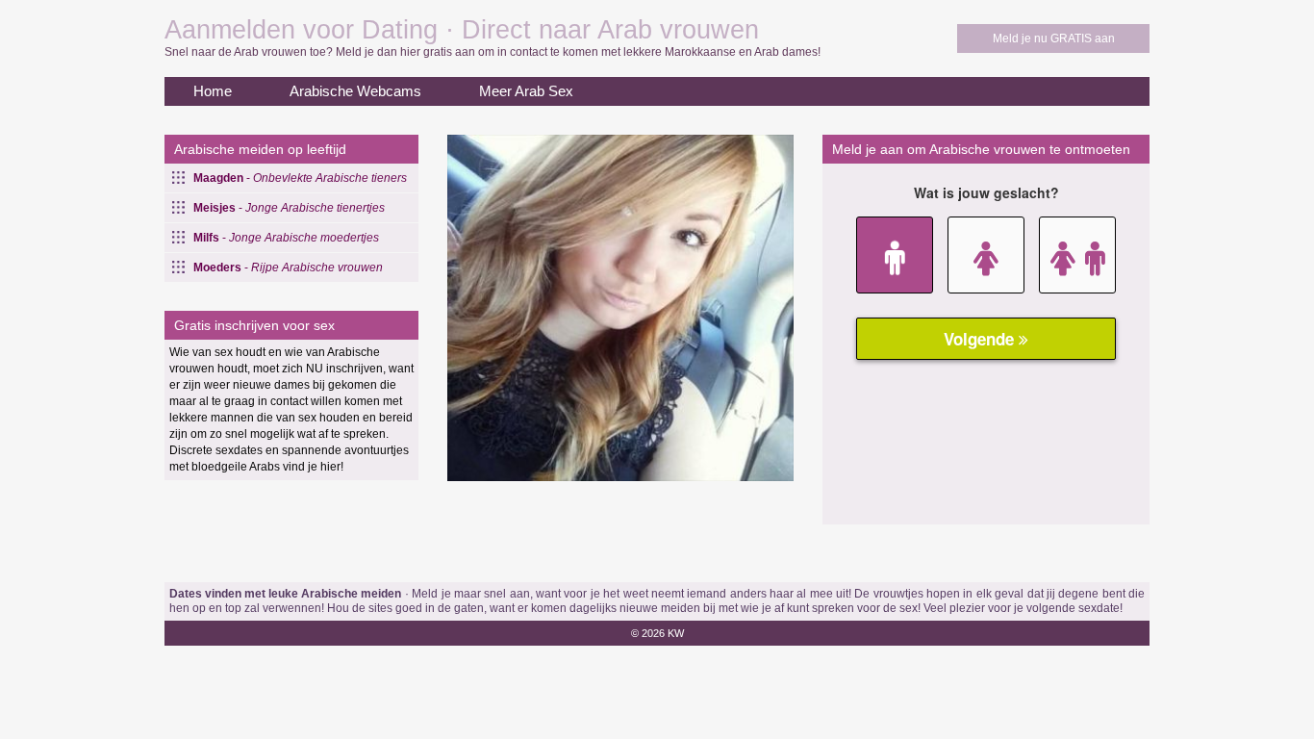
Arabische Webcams (355, 91)
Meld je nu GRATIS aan (1054, 38)
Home (212, 91)
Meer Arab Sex (526, 91)
